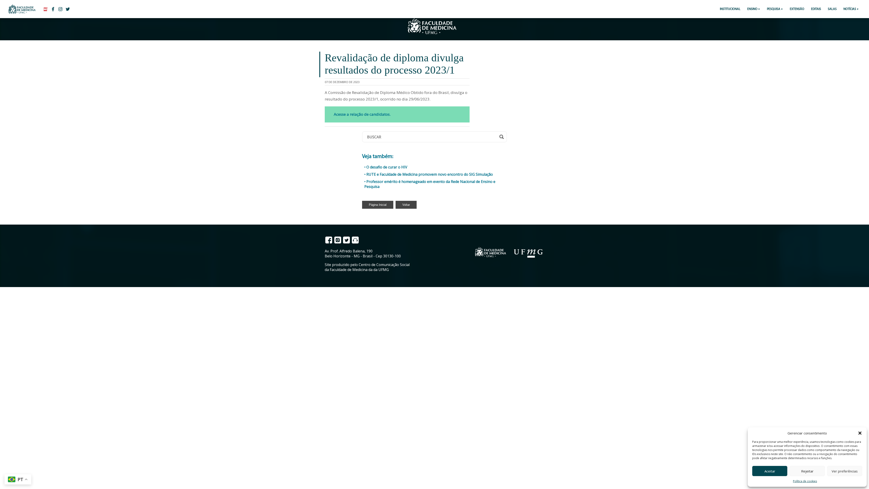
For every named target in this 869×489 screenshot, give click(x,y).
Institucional (730, 9)
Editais (816, 9)
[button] (860, 433)
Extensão (797, 9)
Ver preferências (845, 471)
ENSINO (752, 9)
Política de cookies (805, 481)
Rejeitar (807, 471)
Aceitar (769, 471)
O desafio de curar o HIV (386, 167)
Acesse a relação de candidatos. (362, 114)
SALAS (832, 9)
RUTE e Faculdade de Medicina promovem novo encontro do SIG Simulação (429, 174)
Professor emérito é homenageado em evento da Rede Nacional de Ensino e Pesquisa (429, 184)
